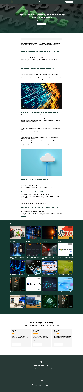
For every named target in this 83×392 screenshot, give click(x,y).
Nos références (45, 373)
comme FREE (38, 64)
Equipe (40, 1)
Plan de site (35, 375)
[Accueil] (11, 2)
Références (45, 1)
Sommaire (25, 38)
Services (29, 1)
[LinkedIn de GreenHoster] (42, 380)
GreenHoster (41, 365)
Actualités (49, 1)
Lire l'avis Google (17, 344)
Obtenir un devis (69, 1)
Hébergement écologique (54, 373)
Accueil (23, 36)
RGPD (49, 375)
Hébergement (31, 373)
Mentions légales (43, 375)
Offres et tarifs (35, 1)
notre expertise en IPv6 (29, 213)
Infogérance (38, 373)
